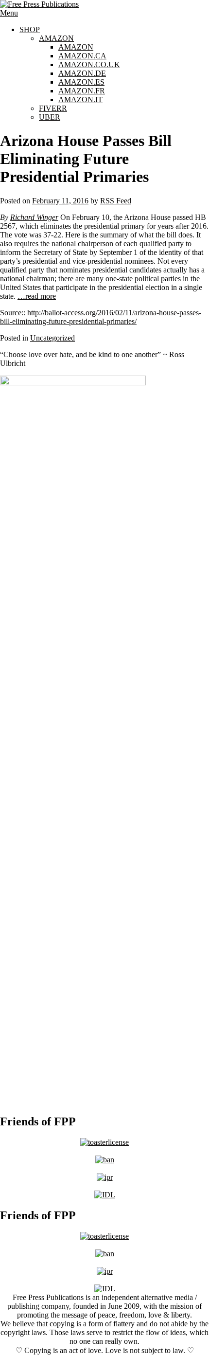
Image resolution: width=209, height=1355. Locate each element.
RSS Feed (115, 201)
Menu (9, 13)
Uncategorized (52, 338)
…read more (36, 296)
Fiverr (53, 108)
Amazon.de (82, 73)
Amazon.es (81, 82)
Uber (49, 117)
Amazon (56, 38)
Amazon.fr (81, 91)
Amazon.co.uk (89, 64)
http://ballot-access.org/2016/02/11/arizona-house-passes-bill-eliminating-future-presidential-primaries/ (100, 316)
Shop (29, 29)
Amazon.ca (82, 56)
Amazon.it (80, 99)
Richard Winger (34, 217)
